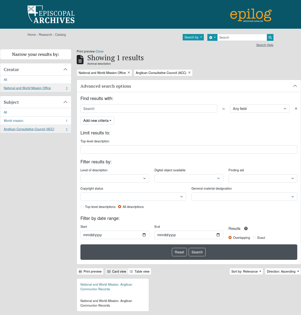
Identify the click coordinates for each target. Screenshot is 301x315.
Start (83, 226)
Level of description (94, 170)
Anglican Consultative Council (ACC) (36, 130)
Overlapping (241, 237)
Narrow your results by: (35, 54)
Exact (261, 237)
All (5, 79)
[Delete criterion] (296, 108)
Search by (191, 37)
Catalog (60, 34)
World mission (36, 121)
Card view (118, 271)
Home (32, 34)
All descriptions (133, 206)
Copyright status (91, 188)
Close (100, 51)
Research (45, 34)
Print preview (92, 271)
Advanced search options (105, 86)
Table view (141, 271)
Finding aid (236, 170)
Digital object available (170, 170)
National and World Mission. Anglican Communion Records (106, 286)
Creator (11, 69)
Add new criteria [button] (96, 120)
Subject (11, 102)
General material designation (211, 188)
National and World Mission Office (36, 89)
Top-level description (94, 141)
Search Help (264, 45)
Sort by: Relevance (245, 271)
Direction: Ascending (281, 271)
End (157, 226)
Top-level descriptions (100, 206)
